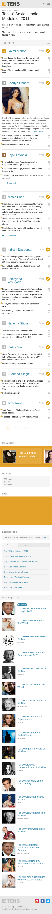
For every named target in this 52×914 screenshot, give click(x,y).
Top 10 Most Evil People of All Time (31, 670)
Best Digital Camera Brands (16, 572)
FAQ (26, 907)
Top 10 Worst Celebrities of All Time (31, 830)
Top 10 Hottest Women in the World (30, 621)
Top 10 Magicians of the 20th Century (30, 782)
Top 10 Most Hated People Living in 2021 (31, 610)
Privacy (11, 907)
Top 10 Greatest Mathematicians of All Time (31, 766)
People (16, 10)
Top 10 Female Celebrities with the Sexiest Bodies (31, 878)
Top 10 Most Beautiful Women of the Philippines (31, 862)
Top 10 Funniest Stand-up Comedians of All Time (31, 653)
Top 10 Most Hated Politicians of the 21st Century (28, 848)
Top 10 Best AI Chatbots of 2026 (18, 556)
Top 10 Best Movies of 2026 (16, 551)
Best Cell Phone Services (15, 567)
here (44, 537)
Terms (4, 907)
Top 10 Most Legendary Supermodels (30, 718)
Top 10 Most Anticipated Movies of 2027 (21, 561)
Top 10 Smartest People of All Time (31, 702)
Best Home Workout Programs (17, 577)
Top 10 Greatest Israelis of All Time (31, 814)
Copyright (19, 907)
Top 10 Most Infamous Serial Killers (29, 734)
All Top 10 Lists (6, 10)
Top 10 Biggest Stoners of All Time (31, 750)
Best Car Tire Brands (13, 587)
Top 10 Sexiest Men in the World (31, 686)
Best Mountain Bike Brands (16, 582)
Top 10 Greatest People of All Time (31, 637)
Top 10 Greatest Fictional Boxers (30, 798)
